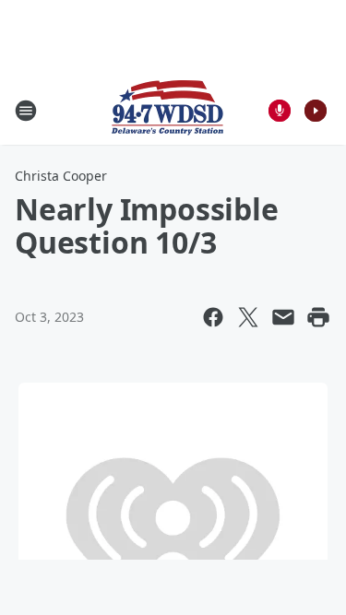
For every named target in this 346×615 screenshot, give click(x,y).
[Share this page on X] (248, 317)
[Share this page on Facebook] (213, 317)
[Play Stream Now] (315, 111)
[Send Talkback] (279, 111)
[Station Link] (167, 110)
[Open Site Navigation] (26, 111)
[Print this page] (318, 317)
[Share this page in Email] (283, 317)
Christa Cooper (61, 175)
